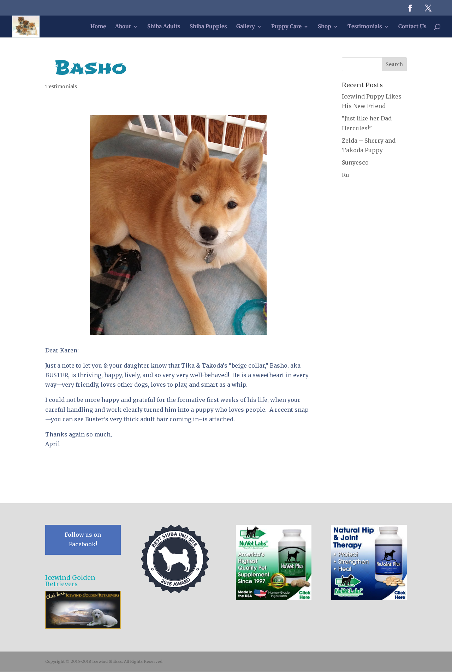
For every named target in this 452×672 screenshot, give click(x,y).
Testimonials (364, 27)
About (123, 27)
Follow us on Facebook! (83, 539)
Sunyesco (355, 162)
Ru (345, 174)
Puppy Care (286, 27)
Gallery (245, 27)
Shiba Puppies (208, 27)
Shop (324, 27)
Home (98, 27)
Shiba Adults (163, 27)
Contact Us (412, 27)
